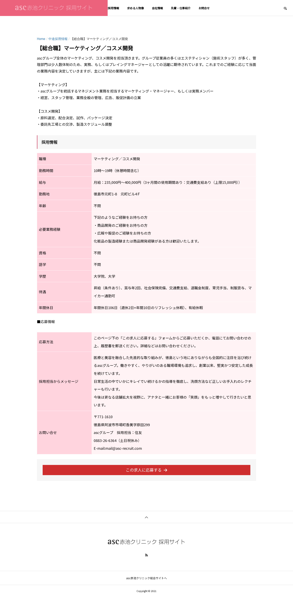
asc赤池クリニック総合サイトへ (146, 578)
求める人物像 (135, 8)
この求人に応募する (144, 470)
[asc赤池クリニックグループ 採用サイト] (54, 8)
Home (41, 39)
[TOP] (146, 517)
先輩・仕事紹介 (181, 8)
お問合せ (204, 8)
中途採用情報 (110, 8)
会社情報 (157, 8)
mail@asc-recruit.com (123, 448)
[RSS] (146, 555)
